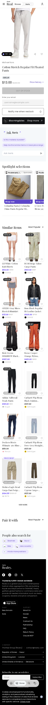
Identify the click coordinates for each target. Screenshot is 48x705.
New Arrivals (7, 610)
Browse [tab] (18, 4)
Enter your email (9, 97)
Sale (4, 614)
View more (23, 505)
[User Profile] (42, 4)
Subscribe (37, 677)
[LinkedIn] (9, 574)
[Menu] (4, 4)
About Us (27, 610)
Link (11, 683)
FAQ (24, 628)
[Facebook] (3, 574)
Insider (26, 614)
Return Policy (28, 632)
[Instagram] (15, 574)
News (25, 617)
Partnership (28, 625)
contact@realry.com (35, 648)
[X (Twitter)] (22, 574)
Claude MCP (28, 636)
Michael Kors (8, 62)
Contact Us (28, 621)
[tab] (28, 4)
